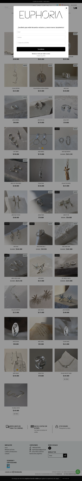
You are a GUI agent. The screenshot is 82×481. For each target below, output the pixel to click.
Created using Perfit (41, 56)
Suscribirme (41, 49)
